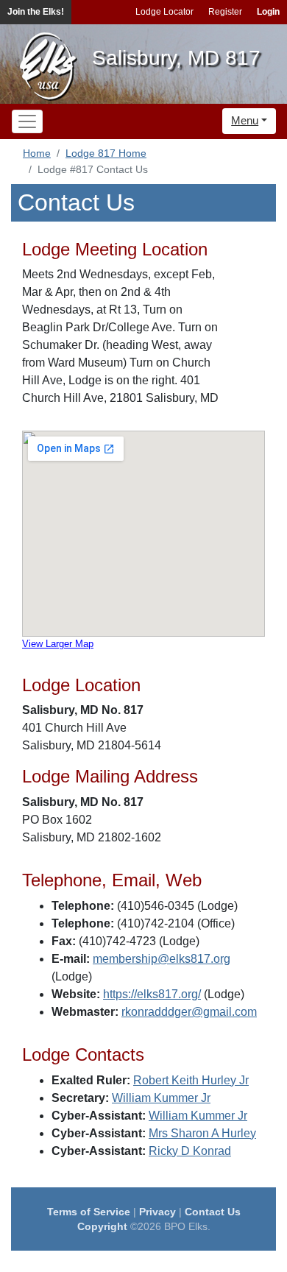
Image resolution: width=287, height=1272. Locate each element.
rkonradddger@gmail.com (189, 1012)
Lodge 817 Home (105, 153)
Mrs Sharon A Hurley (202, 1133)
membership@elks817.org (161, 959)
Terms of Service (88, 1212)
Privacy (157, 1212)
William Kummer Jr (161, 1098)
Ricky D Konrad (190, 1151)
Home (37, 153)
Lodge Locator (164, 12)
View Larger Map (57, 643)
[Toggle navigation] (27, 121)
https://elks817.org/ (152, 994)
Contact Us (213, 1212)
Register (225, 12)
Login (268, 12)
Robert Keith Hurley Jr (191, 1080)
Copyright (102, 1226)
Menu (244, 120)
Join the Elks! (35, 12)
